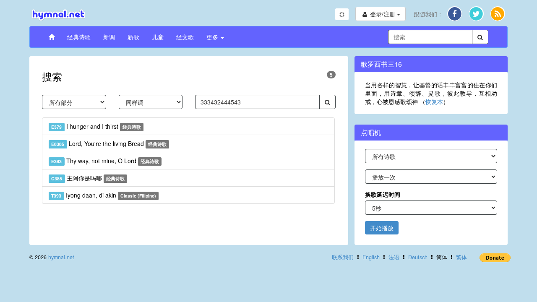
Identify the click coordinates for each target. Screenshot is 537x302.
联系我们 (343, 257)
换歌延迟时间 (382, 194)
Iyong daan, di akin (103, 195)
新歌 (133, 37)
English (371, 257)
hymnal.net (61, 257)
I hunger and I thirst (96, 126)
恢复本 (434, 101)
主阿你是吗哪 (88, 178)
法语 (393, 257)
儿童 (158, 37)
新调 (109, 37)
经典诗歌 (79, 37)
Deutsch (418, 257)
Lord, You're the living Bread (109, 143)
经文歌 (185, 37)
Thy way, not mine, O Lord (105, 160)
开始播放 (382, 228)
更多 (213, 37)
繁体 (461, 257)
